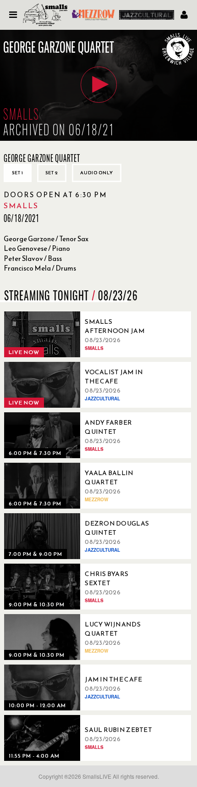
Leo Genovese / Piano (37, 248)
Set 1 (17, 172)
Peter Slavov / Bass (33, 258)
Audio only (96, 172)
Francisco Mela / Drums (40, 268)
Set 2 (51, 172)
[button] (99, 85)
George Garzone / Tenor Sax (46, 238)
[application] (98, 85)
